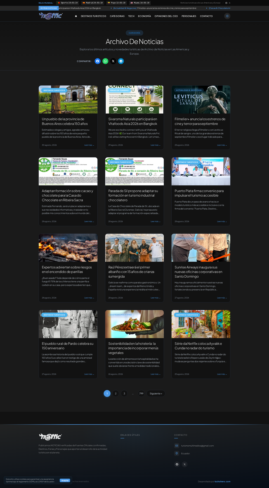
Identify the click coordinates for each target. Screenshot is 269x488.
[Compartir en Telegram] (121, 61)
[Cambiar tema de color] (227, 16)
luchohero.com (222, 481)
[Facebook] (226, 3)
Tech (131, 16)
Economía (144, 16)
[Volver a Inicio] (51, 16)
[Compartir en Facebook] (98, 61)
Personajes (189, 16)
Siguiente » (156, 393)
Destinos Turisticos (93, 16)
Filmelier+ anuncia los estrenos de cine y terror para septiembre (121, 8)
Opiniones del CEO (166, 16)
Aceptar (64, 480)
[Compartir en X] (113, 61)
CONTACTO (206, 16)
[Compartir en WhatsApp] (105, 61)
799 (141, 393)
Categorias (117, 16)
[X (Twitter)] (229, 3)
